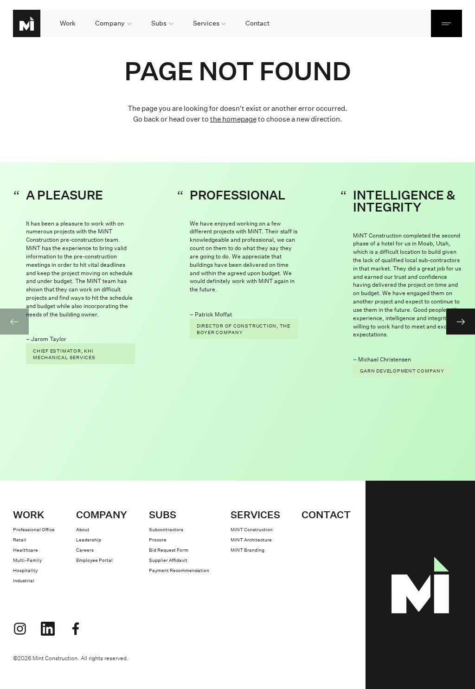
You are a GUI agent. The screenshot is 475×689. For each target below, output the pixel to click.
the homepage (233, 118)
